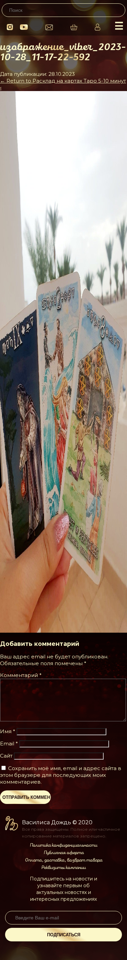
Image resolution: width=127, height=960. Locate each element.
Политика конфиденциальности (63, 845)
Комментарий (21, 675)
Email (9, 743)
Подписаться (63, 934)
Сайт (6, 755)
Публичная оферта (64, 852)
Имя (7, 731)
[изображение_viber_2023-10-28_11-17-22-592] (63, 631)
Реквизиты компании (63, 867)
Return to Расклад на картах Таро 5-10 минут (63, 81)
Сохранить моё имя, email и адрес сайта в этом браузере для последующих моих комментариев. (60, 775)
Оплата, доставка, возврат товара (63, 860)
